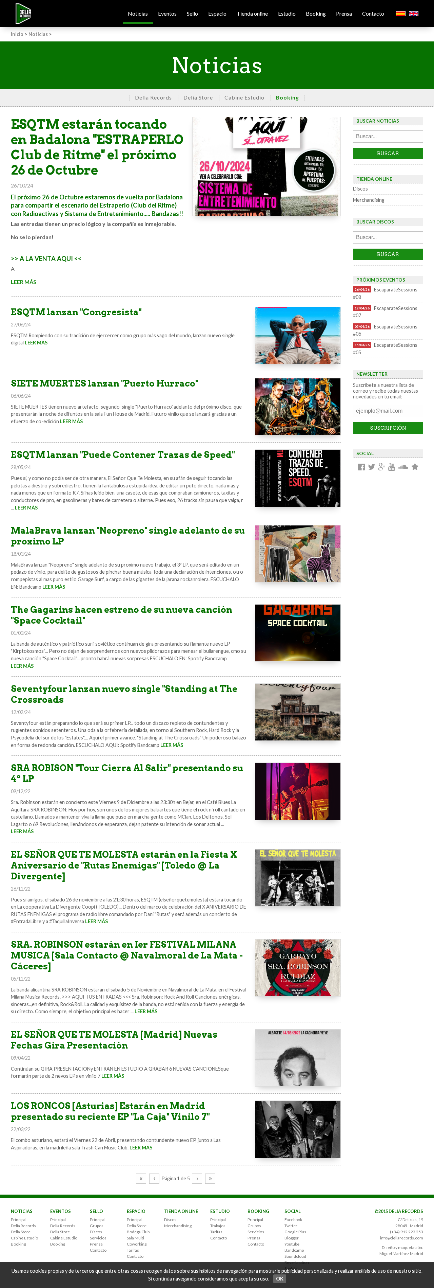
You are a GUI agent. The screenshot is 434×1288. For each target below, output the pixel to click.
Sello (192, 13)
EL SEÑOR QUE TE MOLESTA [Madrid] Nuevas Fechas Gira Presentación (114, 1040)
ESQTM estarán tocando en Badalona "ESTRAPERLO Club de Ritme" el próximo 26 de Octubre (97, 147)
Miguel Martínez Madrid (401, 1253)
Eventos (167, 13)
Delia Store (198, 97)
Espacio (217, 13)
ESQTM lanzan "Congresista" (76, 312)
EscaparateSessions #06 (385, 330)
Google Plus (295, 1231)
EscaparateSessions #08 (385, 293)
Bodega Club (138, 1231)
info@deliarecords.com (401, 1237)
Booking (316, 13)
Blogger (291, 1237)
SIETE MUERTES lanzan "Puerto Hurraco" (104, 383)
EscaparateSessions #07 (385, 312)
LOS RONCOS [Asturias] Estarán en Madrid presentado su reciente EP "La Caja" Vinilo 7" (110, 1111)
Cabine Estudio (244, 97)
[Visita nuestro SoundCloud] (403, 467)
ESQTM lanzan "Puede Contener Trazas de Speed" (123, 454)
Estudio (287, 13)
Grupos (96, 1225)
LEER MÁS (23, 282)
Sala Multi (135, 1237)
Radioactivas (40, 213)
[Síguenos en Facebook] (361, 467)
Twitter (290, 1225)
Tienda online (252, 13)
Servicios (98, 1237)
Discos (360, 189)
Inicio (17, 34)
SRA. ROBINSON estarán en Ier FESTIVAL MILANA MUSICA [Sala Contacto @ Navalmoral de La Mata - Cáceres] (127, 955)
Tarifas (133, 1250)
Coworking (136, 1244)
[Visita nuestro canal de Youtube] (391, 467)
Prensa (344, 13)
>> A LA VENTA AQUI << (46, 258)
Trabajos (217, 1225)
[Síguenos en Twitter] (371, 467)
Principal (18, 1219)
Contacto (373, 13)
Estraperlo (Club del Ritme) (138, 205)
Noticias (138, 13)
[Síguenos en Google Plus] (381, 467)
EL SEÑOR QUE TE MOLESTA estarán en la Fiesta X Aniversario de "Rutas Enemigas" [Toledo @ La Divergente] (124, 865)
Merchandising (368, 200)
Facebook (293, 1219)
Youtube (291, 1244)
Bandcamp (294, 1250)
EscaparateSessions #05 (385, 348)
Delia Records (153, 97)
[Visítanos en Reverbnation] (414, 467)
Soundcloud (295, 1256)
